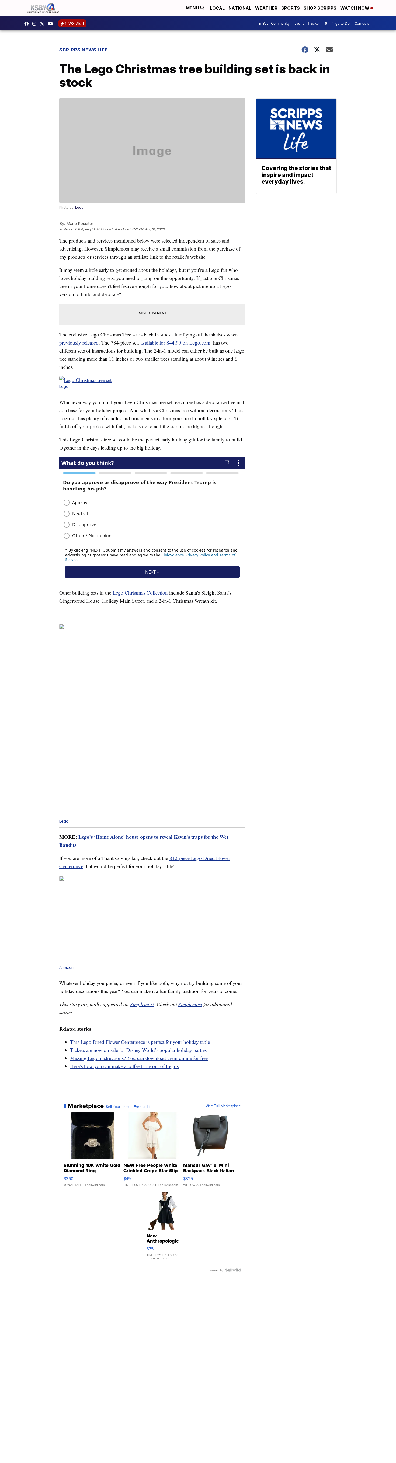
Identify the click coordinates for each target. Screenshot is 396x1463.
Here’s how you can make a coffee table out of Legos (124, 1066)
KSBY (43, 24)
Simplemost (142, 1004)
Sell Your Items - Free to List (129, 1106)
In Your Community (274, 23)
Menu (193, 8)
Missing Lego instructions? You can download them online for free (139, 1058)
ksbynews (27, 24)
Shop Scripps (320, 8)
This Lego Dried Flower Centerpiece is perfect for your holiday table (140, 1042)
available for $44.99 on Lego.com (175, 342)
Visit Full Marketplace (223, 1106)
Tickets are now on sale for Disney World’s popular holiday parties (138, 1050)
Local (217, 8)
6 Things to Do (337, 23)
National (239, 8)
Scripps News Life (83, 49)
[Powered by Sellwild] (233, 1270)
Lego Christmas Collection (140, 592)
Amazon (66, 967)
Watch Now (355, 8)
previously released (79, 342)
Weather (266, 8)
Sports (290, 8)
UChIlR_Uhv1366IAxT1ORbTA (51, 24)
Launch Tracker (307, 23)
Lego (79, 207)
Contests (362, 23)
